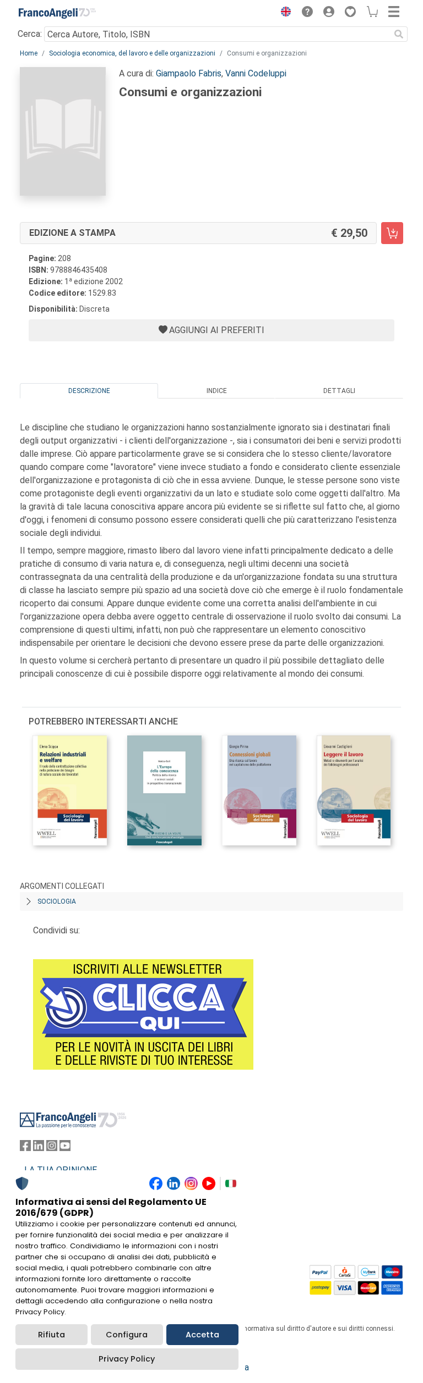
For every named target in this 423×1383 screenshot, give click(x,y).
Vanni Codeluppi (255, 73)
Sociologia (56, 901)
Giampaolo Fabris (188, 73)
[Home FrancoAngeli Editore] (57, 13)
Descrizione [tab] (89, 391)
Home (28, 53)
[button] (283, 13)
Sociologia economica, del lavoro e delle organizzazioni (132, 53)
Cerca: (30, 34)
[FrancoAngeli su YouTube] (64, 1148)
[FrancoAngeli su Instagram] (51, 1148)
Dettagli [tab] (339, 391)
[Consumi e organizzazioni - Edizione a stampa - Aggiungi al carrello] (392, 233)
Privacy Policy (127, 1358)
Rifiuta (51, 1334)
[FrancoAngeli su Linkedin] (38, 1148)
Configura (127, 1334)
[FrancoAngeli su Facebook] (25, 1148)
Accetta (202, 1334)
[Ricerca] (399, 34)
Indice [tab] (217, 391)
